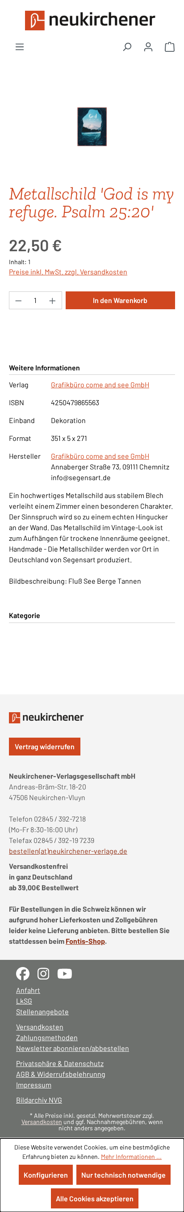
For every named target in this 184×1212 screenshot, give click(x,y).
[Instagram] (47, 972)
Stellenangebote (42, 1011)
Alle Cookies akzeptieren (95, 1198)
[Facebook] (27, 972)
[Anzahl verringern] (18, 300)
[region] (92, 127)
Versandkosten (39, 1026)
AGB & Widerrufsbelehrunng (60, 1074)
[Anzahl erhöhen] (52, 300)
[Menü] (19, 46)
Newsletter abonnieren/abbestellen (72, 1048)
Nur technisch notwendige (123, 1174)
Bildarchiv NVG (39, 1100)
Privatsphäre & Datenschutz (60, 1063)
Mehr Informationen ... (131, 1156)
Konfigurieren (46, 1174)
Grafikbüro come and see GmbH (100, 384)
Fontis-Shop (85, 941)
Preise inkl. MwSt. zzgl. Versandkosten (68, 271)
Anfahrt (28, 990)
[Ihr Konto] (148, 46)
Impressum (33, 1084)
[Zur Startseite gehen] (92, 20)
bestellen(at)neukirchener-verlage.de (68, 851)
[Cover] (92, 126)
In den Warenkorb (120, 300)
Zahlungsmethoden (47, 1037)
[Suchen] (127, 46)
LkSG (24, 1000)
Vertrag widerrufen (45, 746)
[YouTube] (68, 972)
